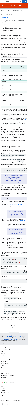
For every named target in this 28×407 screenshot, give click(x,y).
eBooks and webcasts (5, 355)
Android (2, 386)
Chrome (3, 388)
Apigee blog (3, 377)
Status (2, 365)
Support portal (4, 367)
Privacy (2, 400)
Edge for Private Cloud (8, 6)
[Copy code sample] (26, 169)
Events (2, 351)
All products (3, 395)
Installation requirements (7, 142)
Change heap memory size (11, 111)
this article (15, 319)
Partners (3, 353)
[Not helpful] (11, 15)
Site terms (8, 400)
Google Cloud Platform (6, 392)
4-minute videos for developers (7, 375)
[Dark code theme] (24, 169)
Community (3, 361)
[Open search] (21, 1)
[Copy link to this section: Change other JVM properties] (22, 287)
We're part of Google (5, 349)
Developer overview (5, 373)
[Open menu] (2, 1)
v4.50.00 (19, 6)
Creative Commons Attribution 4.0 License (13, 336)
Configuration (5, 12)
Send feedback (6, 17)
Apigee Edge (3, 10)
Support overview (5, 363)
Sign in (24, 1)
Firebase (3, 390)
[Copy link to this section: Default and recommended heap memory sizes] (12, 56)
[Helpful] (9, 15)
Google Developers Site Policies (10, 339)
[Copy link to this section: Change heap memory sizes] (21, 147)
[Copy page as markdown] (3, 23)
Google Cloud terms (15, 400)
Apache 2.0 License (17, 337)
